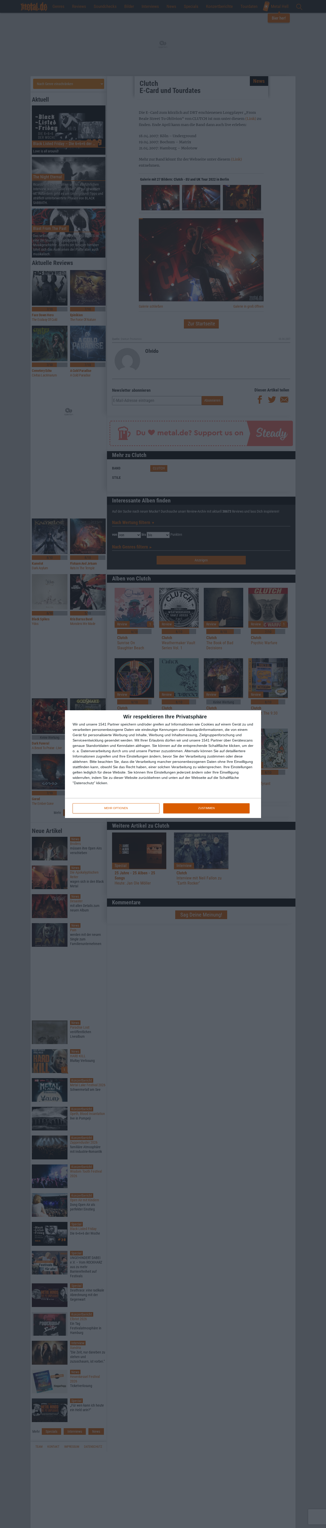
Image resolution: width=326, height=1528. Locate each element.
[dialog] (163, 764)
